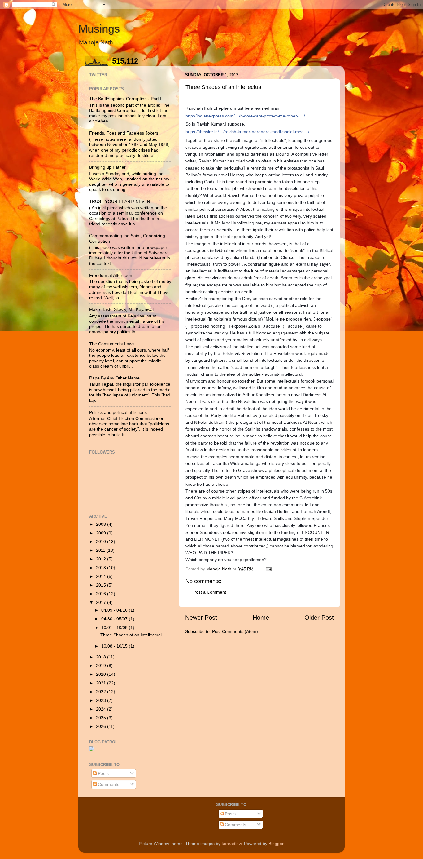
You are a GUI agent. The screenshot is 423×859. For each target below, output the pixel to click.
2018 (101, 656)
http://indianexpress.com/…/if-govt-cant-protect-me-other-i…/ (245, 115)
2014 (101, 576)
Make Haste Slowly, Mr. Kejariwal (121, 309)
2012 (101, 558)
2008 (101, 524)
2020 (101, 674)
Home (261, 617)
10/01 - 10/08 (115, 627)
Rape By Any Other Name (114, 377)
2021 (101, 682)
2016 (101, 593)
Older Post (319, 617)
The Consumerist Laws (111, 343)
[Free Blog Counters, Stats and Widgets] (91, 749)
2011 (101, 550)
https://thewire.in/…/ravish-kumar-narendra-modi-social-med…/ (247, 131)
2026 (101, 726)
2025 (101, 717)
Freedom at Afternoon (110, 275)
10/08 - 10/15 (115, 646)
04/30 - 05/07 (115, 618)
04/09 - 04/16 (115, 610)
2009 (101, 532)
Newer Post (201, 617)
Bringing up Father (107, 167)
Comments (108, 784)
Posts (103, 773)
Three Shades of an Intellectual (131, 634)
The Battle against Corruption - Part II (126, 98)
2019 (101, 665)
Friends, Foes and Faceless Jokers (123, 133)
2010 (101, 541)
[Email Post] (268, 568)
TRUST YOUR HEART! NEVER (119, 201)
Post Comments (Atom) (235, 631)
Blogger (275, 843)
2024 (101, 708)
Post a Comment (209, 592)
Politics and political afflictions (118, 412)
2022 (101, 691)
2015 (101, 584)
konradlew (232, 843)
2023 (101, 700)
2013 (101, 567)
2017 (101, 602)
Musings (99, 28)
